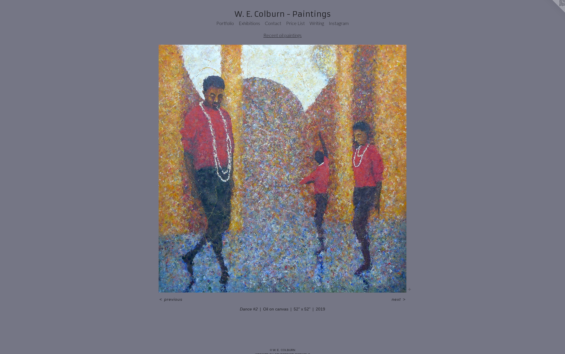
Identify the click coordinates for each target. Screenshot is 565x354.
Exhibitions (249, 23)
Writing (317, 23)
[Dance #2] (282, 169)
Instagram (339, 23)
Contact (273, 23)
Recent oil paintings (282, 35)
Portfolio (225, 23)
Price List (295, 23)
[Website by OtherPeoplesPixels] (553, 12)
